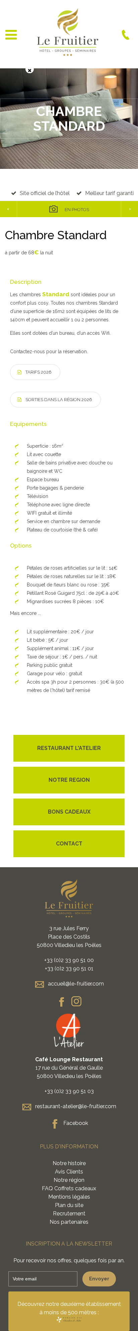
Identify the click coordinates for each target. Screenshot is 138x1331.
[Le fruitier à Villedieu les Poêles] (69, 1320)
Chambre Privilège (8, 209)
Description (26, 281)
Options (20, 545)
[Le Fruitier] (67, 34)
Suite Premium (129, 209)
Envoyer (99, 1279)
